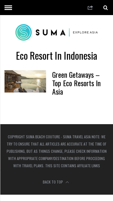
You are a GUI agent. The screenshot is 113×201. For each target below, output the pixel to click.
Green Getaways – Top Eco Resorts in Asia (76, 83)
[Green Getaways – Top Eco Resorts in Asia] (25, 81)
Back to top (53, 181)
